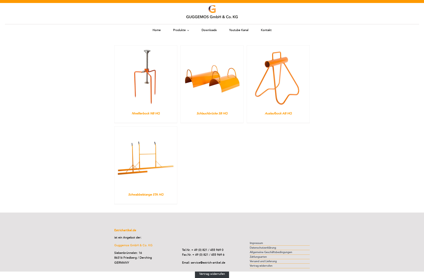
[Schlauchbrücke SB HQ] (212, 48)
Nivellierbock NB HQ (146, 113)
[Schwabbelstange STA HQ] (145, 129)
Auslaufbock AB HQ (278, 113)
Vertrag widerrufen (212, 274)
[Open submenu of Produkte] (187, 30)
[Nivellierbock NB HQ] (145, 48)
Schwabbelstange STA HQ (145, 194)
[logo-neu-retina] (212, 4)
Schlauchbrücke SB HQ (212, 113)
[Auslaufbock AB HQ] (278, 48)
